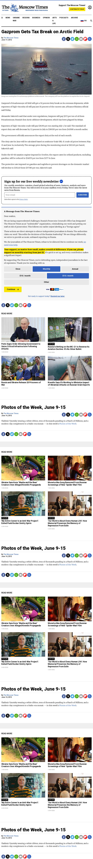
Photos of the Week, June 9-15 (33, 407)
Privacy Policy (23, 199)
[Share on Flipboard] (85, 39)
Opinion (46, 18)
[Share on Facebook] (64, 39)
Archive (74, 18)
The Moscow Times (11, 38)
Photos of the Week (67, 424)
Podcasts (63, 18)
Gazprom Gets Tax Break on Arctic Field (42, 31)
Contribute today (77, 9)
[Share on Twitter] (68, 39)
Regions (26, 18)
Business (36, 18)
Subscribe (82, 195)
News (8, 18)
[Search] (91, 20)
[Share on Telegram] (72, 39)
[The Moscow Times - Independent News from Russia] (24, 7)
